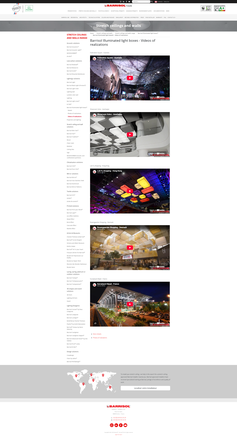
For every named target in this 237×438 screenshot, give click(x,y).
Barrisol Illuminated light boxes (77, 107)
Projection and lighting (74, 120)
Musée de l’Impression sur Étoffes (75, 257)
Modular (69, 146)
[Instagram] (120, 1)
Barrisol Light (71, 82)
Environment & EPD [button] (145, 11)
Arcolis (69, 56)
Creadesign (70, 355)
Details (70, 110)
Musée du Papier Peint (74, 261)
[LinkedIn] (123, 1)
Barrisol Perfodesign (73, 361)
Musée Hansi (71, 267)
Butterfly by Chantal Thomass (76, 321)
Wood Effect (70, 219)
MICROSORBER (72, 53)
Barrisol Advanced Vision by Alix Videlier (77, 340)
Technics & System (94, 17)
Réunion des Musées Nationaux (77, 264)
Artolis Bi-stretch (72, 201)
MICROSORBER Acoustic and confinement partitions (75, 157)
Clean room (70, 143)
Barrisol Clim (71, 166)
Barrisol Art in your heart (75, 249)
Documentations (159, 11)
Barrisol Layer (71, 213)
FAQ (165, 17)
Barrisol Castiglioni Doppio (75, 335)
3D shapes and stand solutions (74, 290)
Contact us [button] (171, 17)
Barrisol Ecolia (71, 71)
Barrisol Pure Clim (73, 169)
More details (97, 334)
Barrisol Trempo (72, 278)
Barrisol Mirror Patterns (74, 187)
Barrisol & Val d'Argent (74, 240)
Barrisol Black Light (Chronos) (76, 85)
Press (142, 17)
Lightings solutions (73, 79)
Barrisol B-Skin (72, 347)
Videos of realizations (74, 116)
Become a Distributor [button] (131, 17)
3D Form (69, 295)
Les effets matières (73, 216)
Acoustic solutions (73, 43)
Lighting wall (71, 92)
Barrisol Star (71, 134)
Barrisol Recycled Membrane (76, 74)
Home (92, 33)
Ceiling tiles (70, 149)
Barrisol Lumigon (72, 318)
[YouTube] (129, 1)
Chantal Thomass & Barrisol (76, 237)
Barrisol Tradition (73, 137)
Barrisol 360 (65, 17)
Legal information (118, 434)
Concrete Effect (71, 225)
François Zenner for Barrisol (76, 252)
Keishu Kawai (71, 246)
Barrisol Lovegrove (72, 314)
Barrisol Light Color (73, 88)
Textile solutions (72, 191)
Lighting (69, 98)
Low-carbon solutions (74, 61)
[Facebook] (126, 1)
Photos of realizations (74, 113)
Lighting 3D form (72, 298)
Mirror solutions (72, 174)
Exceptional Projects (117, 11)
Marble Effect (71, 228)
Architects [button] (82, 17)
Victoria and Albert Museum (75, 243)
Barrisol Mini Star (73, 130)
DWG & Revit (119, 17)
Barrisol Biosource (72, 68)
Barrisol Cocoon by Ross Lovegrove (74, 310)
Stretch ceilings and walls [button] (87, 11)
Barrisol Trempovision (74, 284)
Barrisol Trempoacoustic (75, 281)
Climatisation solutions (75, 162)
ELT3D (69, 104)
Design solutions (73, 352)
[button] (162, 2)
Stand (68, 301)
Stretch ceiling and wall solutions (75, 125)
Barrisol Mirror (72, 177)
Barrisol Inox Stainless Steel (75, 180)
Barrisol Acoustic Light (74, 50)
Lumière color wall (72, 95)
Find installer (150, 17)
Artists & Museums (73, 233)
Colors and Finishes (107, 17)
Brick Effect (70, 222)
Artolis (69, 198)
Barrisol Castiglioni (73, 332)
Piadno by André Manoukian (76, 324)
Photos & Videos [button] (103, 11)
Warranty (159, 17)
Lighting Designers (73, 306)
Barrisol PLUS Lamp (73, 344)
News (167, 11)
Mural (69, 140)
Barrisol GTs (71, 195)
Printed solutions (73, 206)
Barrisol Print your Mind (75, 210)
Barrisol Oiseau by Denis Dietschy (75, 328)
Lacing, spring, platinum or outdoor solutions (76, 273)
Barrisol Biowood (72, 64)
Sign (68, 152)
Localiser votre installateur (145, 388)
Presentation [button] (72, 11)
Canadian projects (132, 11)
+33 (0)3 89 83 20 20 (119, 418)
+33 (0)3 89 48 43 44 (119, 420)
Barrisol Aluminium (73, 184)
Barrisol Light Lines (73, 101)
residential (74, 17)
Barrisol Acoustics (73, 47)
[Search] (152, 1)
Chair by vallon (72, 358)
